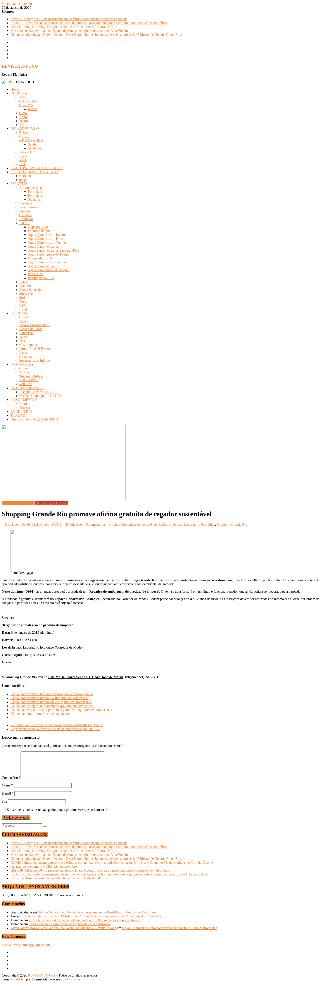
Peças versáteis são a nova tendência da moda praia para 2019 (55, 729)
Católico (25, 176)
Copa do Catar (38, 227)
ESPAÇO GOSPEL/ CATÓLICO (34, 172)
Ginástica (25, 215)
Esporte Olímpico (40, 231)
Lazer (23, 156)
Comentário (11, 777)
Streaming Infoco (31, 376)
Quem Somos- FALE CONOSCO (34, 419)
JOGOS (24, 223)
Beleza (24, 132)
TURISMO (18, 415)
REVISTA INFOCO (20, 66)
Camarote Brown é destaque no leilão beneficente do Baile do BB (55, 878)
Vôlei (23, 309)
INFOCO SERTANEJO (27, 388)
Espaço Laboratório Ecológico (194, 524)
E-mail (8, 793)
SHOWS (25, 372)
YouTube (25, 384)
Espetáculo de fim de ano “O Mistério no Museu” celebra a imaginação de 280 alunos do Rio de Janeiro (93, 916)
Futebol (24, 211)
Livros (23, 117)
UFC (22, 305)
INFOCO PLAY (22, 364)
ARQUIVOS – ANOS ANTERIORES (29, 895)
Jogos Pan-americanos (43, 246)
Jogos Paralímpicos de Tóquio (48, 254)
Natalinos (25, 356)
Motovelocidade (30, 290)
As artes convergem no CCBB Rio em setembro (43, 866)
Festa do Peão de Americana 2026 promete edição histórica (69, 924)
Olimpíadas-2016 (40, 258)
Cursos (24, 136)
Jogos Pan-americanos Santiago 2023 (53, 250)
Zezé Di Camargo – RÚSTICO (41, 396)
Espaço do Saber (30, 329)
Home (14, 89)
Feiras (23, 337)
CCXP (24, 317)
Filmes (32, 109)
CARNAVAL (28, 101)
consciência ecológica (156, 524)
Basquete (25, 203)
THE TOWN (28, 380)
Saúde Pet (35, 148)
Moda (23, 160)
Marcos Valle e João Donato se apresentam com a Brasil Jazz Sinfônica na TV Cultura (97, 912)
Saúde (32, 144)
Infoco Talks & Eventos (35, 348)
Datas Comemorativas (34, 325)
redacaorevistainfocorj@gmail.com (26, 945)
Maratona (25, 286)
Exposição (26, 333)
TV (21, 125)
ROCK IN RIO (21, 411)
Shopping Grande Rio (232, 524)
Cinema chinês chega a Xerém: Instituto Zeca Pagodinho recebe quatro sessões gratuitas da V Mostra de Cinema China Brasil (96, 34)
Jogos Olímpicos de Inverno (47, 235)
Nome (7, 785)
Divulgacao (74, 524)
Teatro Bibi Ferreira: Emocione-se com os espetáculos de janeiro (56, 725)
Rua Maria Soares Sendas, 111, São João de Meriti (85, 677)
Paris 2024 (35, 274)
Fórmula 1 (35, 191)
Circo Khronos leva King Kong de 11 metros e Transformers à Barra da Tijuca (64, 27)
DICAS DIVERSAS (25, 128)
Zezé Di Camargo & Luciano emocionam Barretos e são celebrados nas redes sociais (68, 19)
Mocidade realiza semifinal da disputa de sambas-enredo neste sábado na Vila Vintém (69, 31)
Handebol (26, 219)
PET (22, 164)
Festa (22, 341)
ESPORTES (19, 183)
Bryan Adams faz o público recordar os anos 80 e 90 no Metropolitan (169, 928)
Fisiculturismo (29, 207)
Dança (23, 321)
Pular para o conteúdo (17, 3)
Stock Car (35, 199)
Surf (22, 297)
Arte (22, 97)
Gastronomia (28, 345)
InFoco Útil (27, 152)
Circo (23, 113)
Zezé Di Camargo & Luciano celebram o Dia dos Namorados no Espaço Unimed (85, 920)
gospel (23, 180)
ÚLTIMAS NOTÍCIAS (51, 503)
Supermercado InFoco (34, 360)
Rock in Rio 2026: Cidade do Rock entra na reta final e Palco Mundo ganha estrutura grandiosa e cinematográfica (88, 23)
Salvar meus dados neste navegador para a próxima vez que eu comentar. (57, 810)
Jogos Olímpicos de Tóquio (47, 242)
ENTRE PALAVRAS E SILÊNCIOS (36, 168)
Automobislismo (30, 187)
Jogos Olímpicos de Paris (45, 238)
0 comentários (95, 524)
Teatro (23, 121)
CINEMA (26, 105)
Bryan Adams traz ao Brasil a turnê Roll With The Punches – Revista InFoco (63, 928)
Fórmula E (35, 195)
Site (4, 801)
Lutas (23, 282)
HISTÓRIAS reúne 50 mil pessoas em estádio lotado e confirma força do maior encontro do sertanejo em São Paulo (90, 870)
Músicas (25, 407)
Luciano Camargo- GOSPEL (39, 392)
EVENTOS (18, 313)
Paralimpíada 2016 (41, 278)
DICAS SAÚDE (31, 140)
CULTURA (18, 93)
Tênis (23, 301)
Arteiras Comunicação (124, 524)
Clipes (23, 368)
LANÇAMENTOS (24, 400)
